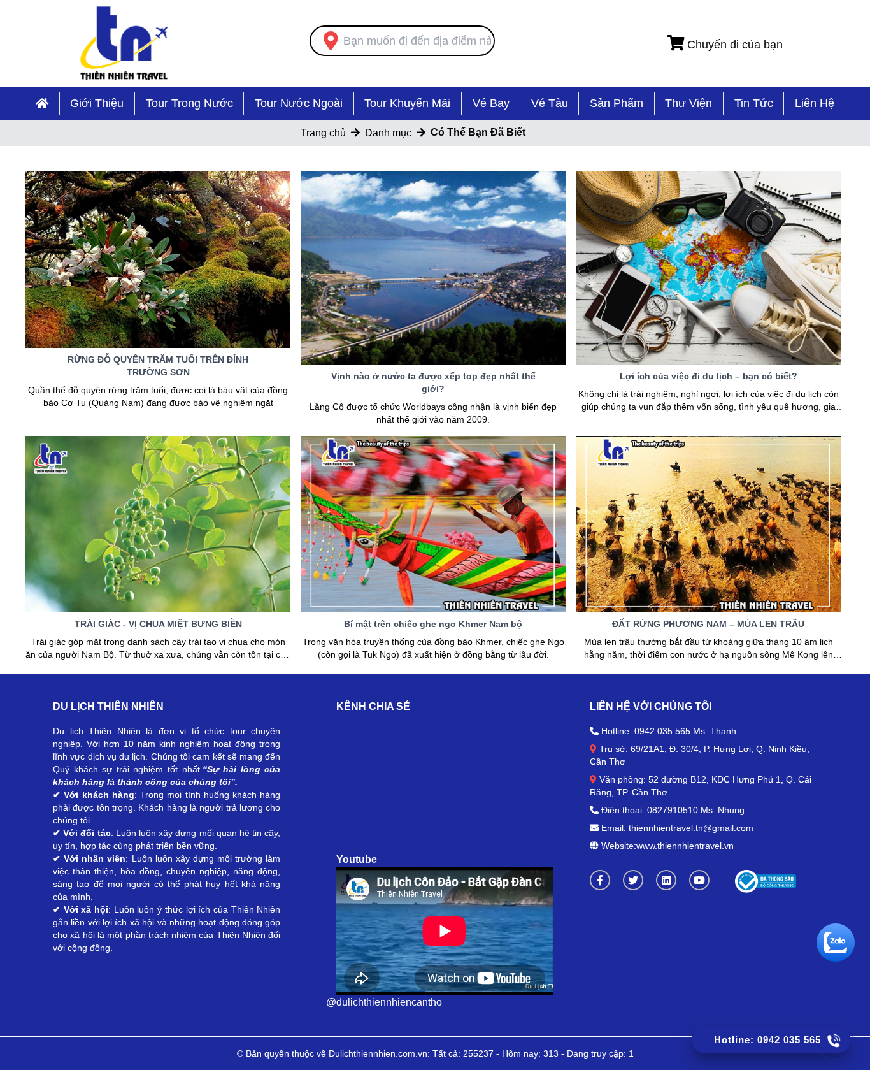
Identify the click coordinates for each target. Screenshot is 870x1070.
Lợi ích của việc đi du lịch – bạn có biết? (708, 376)
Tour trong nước (189, 103)
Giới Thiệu (97, 103)
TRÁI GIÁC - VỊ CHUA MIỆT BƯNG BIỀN (158, 624)
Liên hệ (814, 103)
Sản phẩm (616, 103)
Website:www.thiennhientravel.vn (666, 846)
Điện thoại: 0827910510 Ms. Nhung (673, 810)
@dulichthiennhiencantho (384, 1002)
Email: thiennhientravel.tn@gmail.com (677, 828)
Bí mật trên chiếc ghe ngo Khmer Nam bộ (433, 624)
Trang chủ (323, 132)
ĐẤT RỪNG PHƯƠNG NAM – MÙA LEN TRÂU (708, 624)
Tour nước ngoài (299, 103)
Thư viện (688, 103)
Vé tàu (549, 103)
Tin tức (753, 103)
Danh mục (388, 132)
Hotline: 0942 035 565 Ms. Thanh (668, 731)
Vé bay (491, 103)
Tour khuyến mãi (407, 103)
